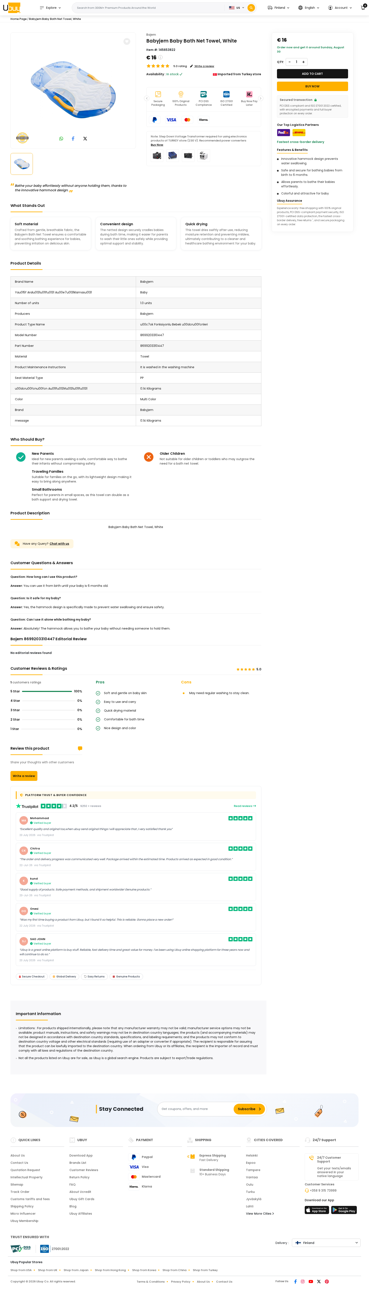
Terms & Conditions (151, 1282)
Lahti (249, 1206)
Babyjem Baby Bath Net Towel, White (55, 19)
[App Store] (317, 1211)
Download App (81, 1155)
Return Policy (79, 1177)
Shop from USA (21, 1270)
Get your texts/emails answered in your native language (334, 1172)
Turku (250, 1192)
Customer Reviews (83, 1170)
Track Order (19, 1192)
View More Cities (259, 1213)
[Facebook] (296, 1282)
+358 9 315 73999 (323, 1190)
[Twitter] (319, 1282)
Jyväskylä (253, 1199)
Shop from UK (47, 1270)
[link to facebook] (73, 139)
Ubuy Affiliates (80, 1213)
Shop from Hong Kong (110, 1270)
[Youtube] (311, 1282)
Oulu (249, 1184)
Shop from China (174, 1270)
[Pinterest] (327, 1282)
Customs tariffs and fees (30, 1199)
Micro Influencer (23, 1213)
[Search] (251, 8)
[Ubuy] (11, 7)
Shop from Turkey (205, 1270)
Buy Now (157, 145)
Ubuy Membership (24, 1221)
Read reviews (243, 806)
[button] (278, 7)
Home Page (18, 19)
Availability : (155, 74)
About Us (17, 1155)
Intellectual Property (26, 1177)
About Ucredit (80, 1192)
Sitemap (16, 1184)
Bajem (151, 34)
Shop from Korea (144, 1270)
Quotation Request (25, 1170)
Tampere (253, 1170)
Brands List (77, 1163)
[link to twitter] (85, 139)
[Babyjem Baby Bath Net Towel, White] (73, 89)
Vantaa (252, 1177)
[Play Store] (344, 1211)
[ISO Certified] (52, 1248)
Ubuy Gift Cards (81, 1199)
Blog (72, 1206)
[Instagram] (303, 1282)
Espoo (251, 1163)
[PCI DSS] (20, 1249)
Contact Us (19, 1163)
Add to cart (312, 74)
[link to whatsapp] (61, 139)
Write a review (24, 776)
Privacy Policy (180, 1282)
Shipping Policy (22, 1206)
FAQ (72, 1184)
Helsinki (252, 1155)
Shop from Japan (76, 1270)
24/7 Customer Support (329, 1159)
